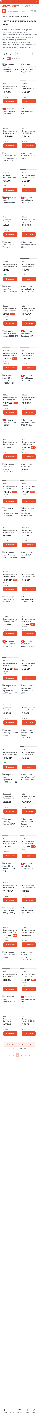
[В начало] (9, 1055)
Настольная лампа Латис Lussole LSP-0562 (10, 310)
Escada (5, 927)
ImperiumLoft (25, 527)
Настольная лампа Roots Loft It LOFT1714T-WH (28, 620)
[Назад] (13, 1055)
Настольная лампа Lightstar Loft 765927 (10, 132)
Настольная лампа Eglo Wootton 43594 (10, 1020)
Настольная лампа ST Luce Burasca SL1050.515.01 (10, 399)
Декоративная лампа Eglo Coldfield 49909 (8, 221)
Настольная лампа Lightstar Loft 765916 (28, 399)
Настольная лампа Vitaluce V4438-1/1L (10, 620)
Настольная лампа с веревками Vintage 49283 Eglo (10, 88)
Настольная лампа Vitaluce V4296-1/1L (10, 265)
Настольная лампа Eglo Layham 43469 (10, 753)
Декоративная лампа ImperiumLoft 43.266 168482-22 (10, 798)
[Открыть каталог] (4, 11)
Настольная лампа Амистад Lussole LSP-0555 (10, 576)
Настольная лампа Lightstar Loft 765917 (28, 221)
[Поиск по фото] (32, 11)
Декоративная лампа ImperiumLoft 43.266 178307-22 (29, 531)
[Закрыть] (37, 2)
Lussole (5, 306)
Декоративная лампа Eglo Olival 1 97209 (28, 1020)
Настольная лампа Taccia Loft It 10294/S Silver (28, 798)
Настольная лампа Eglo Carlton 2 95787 (10, 443)
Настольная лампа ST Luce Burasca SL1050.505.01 (10, 488)
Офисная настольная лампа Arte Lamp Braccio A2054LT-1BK (9, 176)
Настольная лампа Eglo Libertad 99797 (10, 842)
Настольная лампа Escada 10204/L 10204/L (10, 931)
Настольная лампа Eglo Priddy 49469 (28, 132)
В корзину (10, 101)
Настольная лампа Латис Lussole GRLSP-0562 (28, 488)
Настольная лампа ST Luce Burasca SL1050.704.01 (28, 842)
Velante (24, 172)
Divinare (5, 882)
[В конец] (30, 1055)
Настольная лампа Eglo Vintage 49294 (28, 575)
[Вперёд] (26, 1055)
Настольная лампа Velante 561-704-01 (28, 176)
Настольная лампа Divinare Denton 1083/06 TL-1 (28, 931)
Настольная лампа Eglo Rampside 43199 (28, 664)
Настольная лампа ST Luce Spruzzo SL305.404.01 (28, 976)
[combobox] (22, 11)
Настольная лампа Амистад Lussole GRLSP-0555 (28, 709)
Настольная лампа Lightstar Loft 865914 (10, 664)
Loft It (23, 306)
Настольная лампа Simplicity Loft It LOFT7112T (28, 310)
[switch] (9, 58)
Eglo (4, 83)
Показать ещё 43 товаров (18, 1044)
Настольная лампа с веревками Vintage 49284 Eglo (10, 531)
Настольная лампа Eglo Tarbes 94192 (28, 265)
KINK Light (6, 350)
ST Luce (5, 395)
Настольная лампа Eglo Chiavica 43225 (29, 886)
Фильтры (9, 54)
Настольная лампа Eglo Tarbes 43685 (10, 975)
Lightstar (5, 128)
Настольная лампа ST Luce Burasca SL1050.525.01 (28, 753)
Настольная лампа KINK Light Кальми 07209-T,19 (10, 354)
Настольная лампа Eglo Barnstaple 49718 (28, 354)
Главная (4, 17)
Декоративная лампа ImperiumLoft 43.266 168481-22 (10, 709)
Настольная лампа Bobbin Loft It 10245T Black (28, 443)
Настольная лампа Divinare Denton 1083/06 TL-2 (10, 887)
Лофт (17, 17)
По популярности (23, 54)
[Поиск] (35, 11)
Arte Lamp (25, 83)
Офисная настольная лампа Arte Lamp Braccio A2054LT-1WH (28, 88)
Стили (11, 17)
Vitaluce (5, 261)
